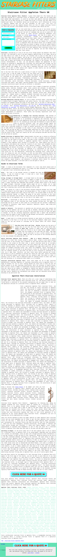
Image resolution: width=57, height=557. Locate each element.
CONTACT (42, 8)
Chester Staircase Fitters (43, 520)
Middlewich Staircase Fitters (10, 499)
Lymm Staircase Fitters (27, 507)
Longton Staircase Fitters (31, 532)
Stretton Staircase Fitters (9, 507)
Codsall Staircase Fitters (9, 514)
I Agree (37, 552)
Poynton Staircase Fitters (14, 532)
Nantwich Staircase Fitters (39, 504)
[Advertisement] (10, 293)
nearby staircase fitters (22, 399)
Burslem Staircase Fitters (9, 513)
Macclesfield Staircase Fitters (27, 517)
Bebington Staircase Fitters (22, 501)
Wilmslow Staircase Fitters (9, 508)
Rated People (33, 35)
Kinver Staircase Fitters (21, 511)
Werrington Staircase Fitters (28, 508)
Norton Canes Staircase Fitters (27, 498)
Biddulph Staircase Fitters (40, 528)
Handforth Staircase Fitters (9, 519)
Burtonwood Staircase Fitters (28, 516)
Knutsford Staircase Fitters (46, 508)
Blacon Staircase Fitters (33, 526)
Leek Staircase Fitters (43, 499)
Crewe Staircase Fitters (37, 523)
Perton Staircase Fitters (21, 496)
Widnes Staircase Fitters (35, 487)
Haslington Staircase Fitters (23, 495)
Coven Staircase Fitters (25, 510)
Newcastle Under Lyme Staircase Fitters (43, 511)
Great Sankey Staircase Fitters (22, 529)
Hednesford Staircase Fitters (28, 519)
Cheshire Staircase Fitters (27, 514)
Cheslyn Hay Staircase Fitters (16, 526)
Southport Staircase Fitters (42, 522)
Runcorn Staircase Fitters (15, 488)
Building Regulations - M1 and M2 (24, 105)
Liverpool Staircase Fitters (46, 516)
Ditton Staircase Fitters (20, 523)
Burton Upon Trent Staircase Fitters (43, 505)
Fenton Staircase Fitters (31, 488)
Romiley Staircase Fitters (26, 520)
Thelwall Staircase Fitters (34, 490)
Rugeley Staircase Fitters (22, 504)
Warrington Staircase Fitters (22, 493)
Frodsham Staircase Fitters (25, 522)
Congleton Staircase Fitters (41, 529)
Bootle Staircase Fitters (40, 501)
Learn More (30, 552)
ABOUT (39, 8)
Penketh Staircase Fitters (36, 491)
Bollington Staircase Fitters (34, 525)
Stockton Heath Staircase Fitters (41, 496)
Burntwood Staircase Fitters (46, 513)
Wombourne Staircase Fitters (46, 517)
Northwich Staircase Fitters (21, 502)
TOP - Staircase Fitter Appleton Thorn (12, 540)
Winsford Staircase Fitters (40, 493)
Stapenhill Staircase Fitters (27, 513)
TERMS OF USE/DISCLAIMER (51, 8)
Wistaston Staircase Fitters (15, 525)
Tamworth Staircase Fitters (37, 531)
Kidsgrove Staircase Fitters (42, 510)
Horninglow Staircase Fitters (16, 491)
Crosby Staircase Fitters (41, 495)
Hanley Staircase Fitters (8, 517)
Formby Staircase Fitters (27, 499)
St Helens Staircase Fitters (46, 514)
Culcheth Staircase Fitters (9, 520)
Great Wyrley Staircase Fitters (45, 507)
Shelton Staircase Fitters (22, 528)
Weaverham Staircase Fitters (46, 519)
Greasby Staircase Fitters (47, 498)
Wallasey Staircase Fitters (9, 516)
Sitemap (3, 544)
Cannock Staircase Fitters (9, 510)
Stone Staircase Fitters (20, 531)
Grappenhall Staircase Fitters (40, 502)
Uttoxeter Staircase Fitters (22, 505)
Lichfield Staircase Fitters (15, 490)
